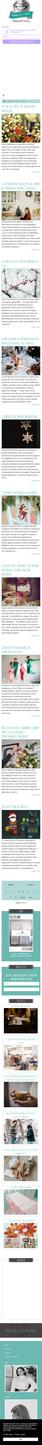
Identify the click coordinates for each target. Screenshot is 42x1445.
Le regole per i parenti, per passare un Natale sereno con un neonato (20, 570)
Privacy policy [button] (20, 1434)
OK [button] (20, 1439)
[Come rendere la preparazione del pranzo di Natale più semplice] (21, 360)
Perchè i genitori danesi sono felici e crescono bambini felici (20, 1152)
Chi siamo (8, 1349)
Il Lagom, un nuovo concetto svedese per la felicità (21, 1041)
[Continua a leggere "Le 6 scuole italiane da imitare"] (21, 1202)
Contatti (7, 1353)
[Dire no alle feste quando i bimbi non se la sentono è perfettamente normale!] (21, 754)
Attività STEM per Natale (15, 806)
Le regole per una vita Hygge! (21, 1005)
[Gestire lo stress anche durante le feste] (21, 283)
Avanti (22, 897)
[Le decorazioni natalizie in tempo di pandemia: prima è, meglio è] (21, 205)
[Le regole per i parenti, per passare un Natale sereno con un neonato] (21, 591)
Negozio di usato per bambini (21, 956)
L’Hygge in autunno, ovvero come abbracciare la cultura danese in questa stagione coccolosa (20, 1078)
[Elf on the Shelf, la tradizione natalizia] (21, 128)
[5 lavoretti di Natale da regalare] (21, 510)
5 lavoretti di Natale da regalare (19, 492)
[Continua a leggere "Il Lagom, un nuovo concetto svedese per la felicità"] (21, 1057)
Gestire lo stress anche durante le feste (20, 263)
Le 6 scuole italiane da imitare (20, 1187)
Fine (30, 897)
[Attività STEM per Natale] (21, 824)
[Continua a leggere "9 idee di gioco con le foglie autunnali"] (21, 1235)
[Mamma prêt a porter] (21, 11)
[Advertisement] (21, 70)
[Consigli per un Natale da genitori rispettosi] (21, 669)
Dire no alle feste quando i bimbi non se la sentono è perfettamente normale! (20, 732)
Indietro (30, 884)
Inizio (11, 884)
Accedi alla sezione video (21, 1330)
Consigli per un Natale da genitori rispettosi (16, 649)
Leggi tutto (35, 172)
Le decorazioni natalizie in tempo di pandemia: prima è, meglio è (21, 186)
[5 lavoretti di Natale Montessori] (21, 434)
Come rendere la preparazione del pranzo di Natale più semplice (20, 341)
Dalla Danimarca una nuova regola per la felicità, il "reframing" (20, 1115)
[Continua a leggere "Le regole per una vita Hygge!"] (21, 1021)
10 (16, 897)
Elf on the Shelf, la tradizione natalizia (18, 108)
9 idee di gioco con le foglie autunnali (20, 1220)
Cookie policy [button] (8, 1434)
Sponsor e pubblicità (11, 1357)
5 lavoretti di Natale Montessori (19, 416)
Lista (16, 101)
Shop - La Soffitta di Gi (21, 954)
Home (10, 101)
